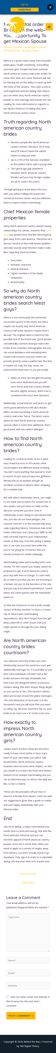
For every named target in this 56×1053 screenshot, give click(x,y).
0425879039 (24, 9)
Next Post (28, 882)
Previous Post (28, 873)
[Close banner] (50, 7)
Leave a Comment (13, 47)
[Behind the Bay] (14, 27)
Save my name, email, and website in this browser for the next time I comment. (28, 1001)
